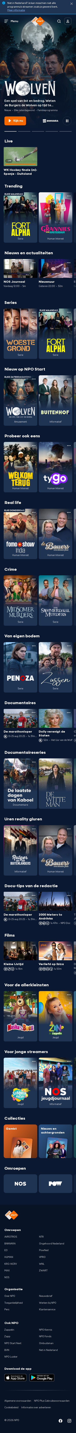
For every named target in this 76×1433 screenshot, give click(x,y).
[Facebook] (60, 1421)
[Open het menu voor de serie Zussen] (68, 646)
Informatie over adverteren (36, 1407)
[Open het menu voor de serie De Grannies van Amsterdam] (68, 196)
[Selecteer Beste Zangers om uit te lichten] (24, 130)
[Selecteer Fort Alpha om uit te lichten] (52, 130)
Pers (6, 1309)
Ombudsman (46, 1343)
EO (6, 1250)
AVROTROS (10, 1237)
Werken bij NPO (47, 1303)
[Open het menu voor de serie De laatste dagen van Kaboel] (33, 762)
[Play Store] (41, 1377)
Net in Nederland (48, 1350)
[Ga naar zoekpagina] (59, 21)
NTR (41, 1237)
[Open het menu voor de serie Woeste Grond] (33, 312)
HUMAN (8, 1257)
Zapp (7, 1336)
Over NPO (9, 1296)
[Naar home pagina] (38, 21)
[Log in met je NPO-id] (67, 21)
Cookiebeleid (11, 1407)
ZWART (43, 1270)
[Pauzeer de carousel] (67, 120)
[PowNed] (55, 1183)
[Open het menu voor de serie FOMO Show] (33, 512)
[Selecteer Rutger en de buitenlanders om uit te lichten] (38, 130)
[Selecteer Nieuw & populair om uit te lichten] (65, 130)
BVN (6, 1350)
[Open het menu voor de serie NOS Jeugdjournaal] (68, 1061)
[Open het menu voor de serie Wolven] (33, 379)
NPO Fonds (45, 1336)
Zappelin (9, 1330)
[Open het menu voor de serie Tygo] (68, 445)
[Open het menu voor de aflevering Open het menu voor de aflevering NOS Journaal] (33, 263)
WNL (41, 1264)
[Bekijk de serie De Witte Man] (55, 783)
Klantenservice (47, 1309)
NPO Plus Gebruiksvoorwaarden (52, 1401)
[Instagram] (69, 1421)
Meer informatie (16, 10)
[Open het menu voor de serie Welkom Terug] (33, 445)
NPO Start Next (12, 1343)
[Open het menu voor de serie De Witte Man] (68, 762)
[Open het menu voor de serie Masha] (33, 995)
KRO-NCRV (10, 1264)
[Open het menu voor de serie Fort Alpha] (33, 196)
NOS (6, 1277)
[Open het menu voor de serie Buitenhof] (68, 379)
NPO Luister (11, 1357)
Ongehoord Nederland (51, 1243)
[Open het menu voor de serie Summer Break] (33, 1061)
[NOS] (20, 1183)
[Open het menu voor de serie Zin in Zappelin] (68, 995)
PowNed (44, 1250)
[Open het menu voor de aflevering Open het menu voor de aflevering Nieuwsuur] (68, 263)
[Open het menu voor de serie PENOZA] (33, 646)
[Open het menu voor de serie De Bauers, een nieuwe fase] (68, 512)
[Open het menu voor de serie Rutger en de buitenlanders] (33, 829)
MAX (7, 1270)
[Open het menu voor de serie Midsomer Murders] (33, 579)
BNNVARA (10, 1243)
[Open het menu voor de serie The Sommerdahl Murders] (68, 579)
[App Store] (15, 1377)
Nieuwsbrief (45, 1296)
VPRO (42, 1257)
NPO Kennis (45, 1330)
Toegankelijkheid (13, 1303)
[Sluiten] (71, 3)
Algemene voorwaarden (17, 1401)
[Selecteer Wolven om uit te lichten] (10, 130)
